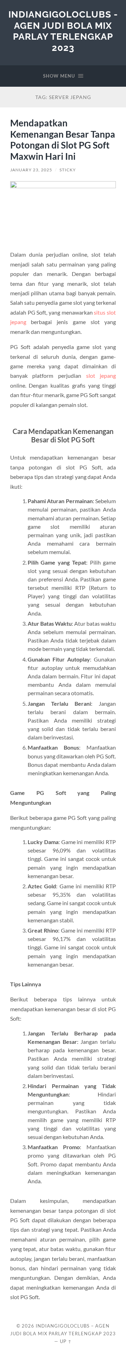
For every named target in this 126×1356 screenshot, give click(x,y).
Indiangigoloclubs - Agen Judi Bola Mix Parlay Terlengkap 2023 (63, 31)
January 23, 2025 (31, 169)
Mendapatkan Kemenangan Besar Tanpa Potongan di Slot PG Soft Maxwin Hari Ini (62, 139)
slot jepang (101, 375)
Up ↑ (66, 1341)
